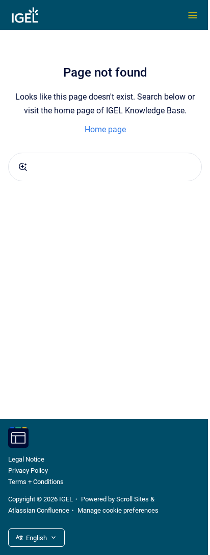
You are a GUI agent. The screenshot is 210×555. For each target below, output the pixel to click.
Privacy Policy (28, 470)
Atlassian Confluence (38, 510)
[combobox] (105, 167)
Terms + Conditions (36, 482)
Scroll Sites (132, 499)
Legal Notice (26, 459)
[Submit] (23, 167)
